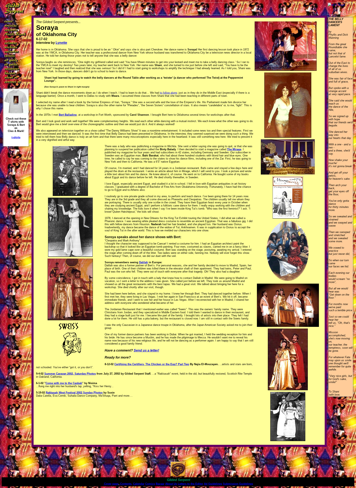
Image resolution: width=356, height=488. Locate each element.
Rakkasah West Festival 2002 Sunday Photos (74, 392)
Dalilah (143, 262)
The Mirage (234, 149)
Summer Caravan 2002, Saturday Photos (70, 373)
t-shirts (16, 137)
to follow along (168, 92)
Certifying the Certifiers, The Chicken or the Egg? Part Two (151, 364)
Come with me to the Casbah (64, 383)
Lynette (61, 42)
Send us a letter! (146, 350)
